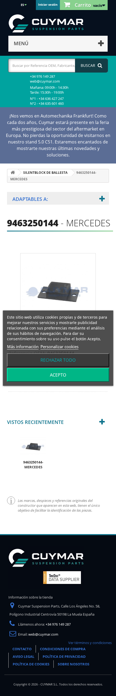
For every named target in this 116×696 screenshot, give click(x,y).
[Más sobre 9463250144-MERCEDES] (33, 446)
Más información (23, 346)
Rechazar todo (58, 360)
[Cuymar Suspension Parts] (48, 23)
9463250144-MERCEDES (33, 464)
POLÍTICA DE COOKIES (31, 664)
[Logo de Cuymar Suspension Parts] (46, 567)
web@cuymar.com (43, 634)
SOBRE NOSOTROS (73, 664)
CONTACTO (22, 648)
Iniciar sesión (47, 4)
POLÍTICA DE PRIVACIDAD (64, 656)
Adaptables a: (30, 199)
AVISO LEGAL (23, 656)
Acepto (58, 375)
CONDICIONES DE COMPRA (63, 648)
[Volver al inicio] (13, 172)
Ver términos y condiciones (90, 642)
